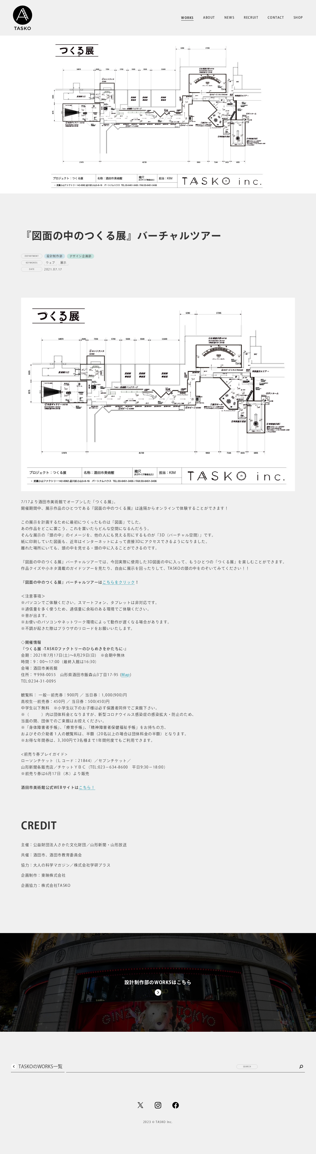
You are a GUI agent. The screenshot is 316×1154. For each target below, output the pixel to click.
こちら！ (87, 787)
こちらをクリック (118, 582)
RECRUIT (251, 17)
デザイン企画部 (81, 256)
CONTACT (276, 17)
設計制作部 (54, 256)
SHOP (298, 17)
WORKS (187, 17)
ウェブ (50, 262)
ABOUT (209, 17)
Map (125, 674)
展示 (63, 262)
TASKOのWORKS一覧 (40, 1066)
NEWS (229, 17)
